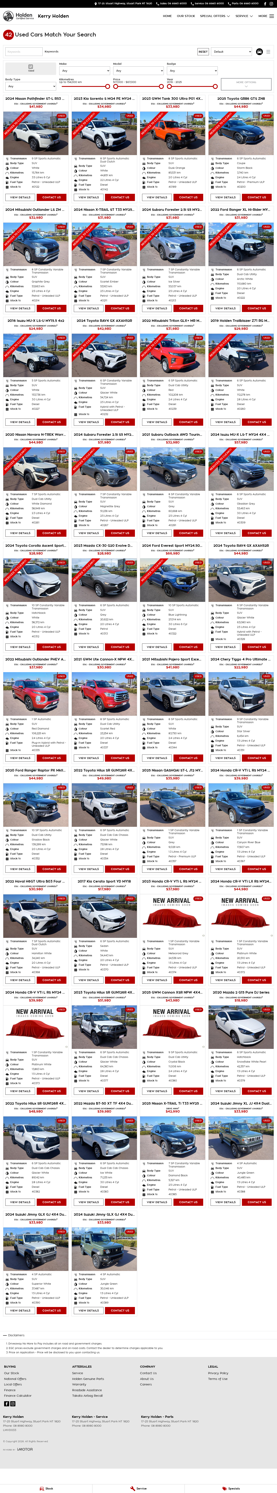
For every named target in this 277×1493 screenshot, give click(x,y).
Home (167, 16)
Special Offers (212, 16)
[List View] (268, 51)
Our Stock (186, 16)
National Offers (15, 1378)
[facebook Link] (265, 3)
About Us (147, 1378)
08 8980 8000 (22, 1425)
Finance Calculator (18, 1395)
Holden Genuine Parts (88, 1378)
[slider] (107, 86)
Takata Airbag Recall (87, 1395)
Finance (10, 1390)
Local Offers (13, 1384)
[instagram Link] (271, 3)
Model (117, 63)
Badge (171, 63)
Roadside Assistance (87, 1390)
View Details (20, 197)
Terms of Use (218, 1378)
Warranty (79, 1384)
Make (63, 63)
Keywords (51, 51)
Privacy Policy (218, 1373)
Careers (146, 1384)
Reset (203, 51)
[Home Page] (18, 16)
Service (242, 16)
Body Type (12, 79)
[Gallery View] (259, 51)
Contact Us (51, 197)
